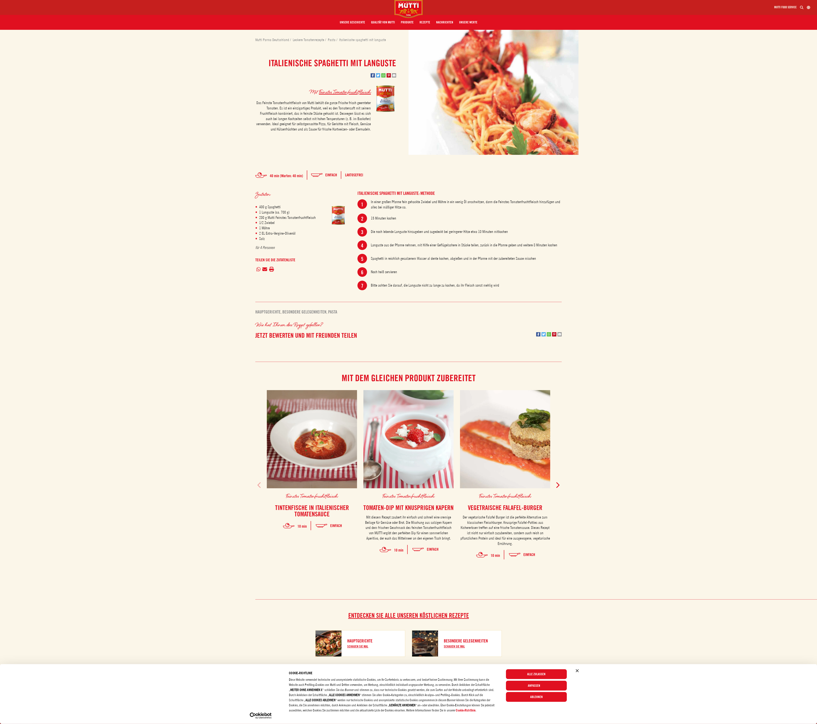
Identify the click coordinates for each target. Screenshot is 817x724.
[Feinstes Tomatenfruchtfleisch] (338, 215)
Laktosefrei (354, 175)
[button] (352, 22)
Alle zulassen (536, 674)
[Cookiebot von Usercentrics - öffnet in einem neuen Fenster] (260, 716)
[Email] (264, 269)
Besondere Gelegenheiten (304, 312)
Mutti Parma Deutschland (272, 40)
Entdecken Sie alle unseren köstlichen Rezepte (408, 615)
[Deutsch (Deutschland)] (808, 7)
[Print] (271, 269)
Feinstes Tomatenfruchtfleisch (345, 91)
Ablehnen (536, 697)
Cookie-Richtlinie (466, 710)
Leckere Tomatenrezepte (309, 40)
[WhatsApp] (258, 269)
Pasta (332, 40)
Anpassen (534, 685)
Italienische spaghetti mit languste (362, 40)
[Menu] (199, 7)
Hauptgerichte (268, 312)
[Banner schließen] (577, 670)
